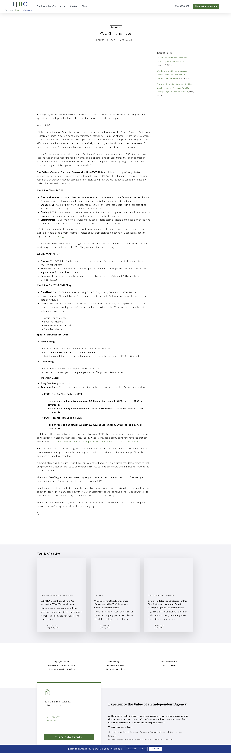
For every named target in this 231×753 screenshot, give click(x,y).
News (70, 595)
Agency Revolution (157, 732)
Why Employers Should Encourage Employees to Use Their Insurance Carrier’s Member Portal (172, 75)
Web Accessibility (169, 661)
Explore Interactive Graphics (62, 669)
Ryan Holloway (107, 39)
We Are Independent (115, 669)
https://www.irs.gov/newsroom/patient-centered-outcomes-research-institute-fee (98, 441)
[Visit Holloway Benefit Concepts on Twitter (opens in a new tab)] (46, 727)
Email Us (51, 720)
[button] (69, 737)
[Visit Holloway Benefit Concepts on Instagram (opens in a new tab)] (61, 727)
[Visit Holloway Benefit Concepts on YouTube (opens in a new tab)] (56, 727)
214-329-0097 (54, 716)
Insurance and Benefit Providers (62, 665)
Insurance (116, 27)
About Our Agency (115, 661)
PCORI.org (58, 236)
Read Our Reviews (115, 665)
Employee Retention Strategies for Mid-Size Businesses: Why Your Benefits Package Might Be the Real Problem (174, 88)
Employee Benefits (49, 595)
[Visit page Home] (18, 6)
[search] (224, 6)
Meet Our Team (169, 665)
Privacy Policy (113, 736)
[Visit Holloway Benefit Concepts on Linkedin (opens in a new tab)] (51, 727)
